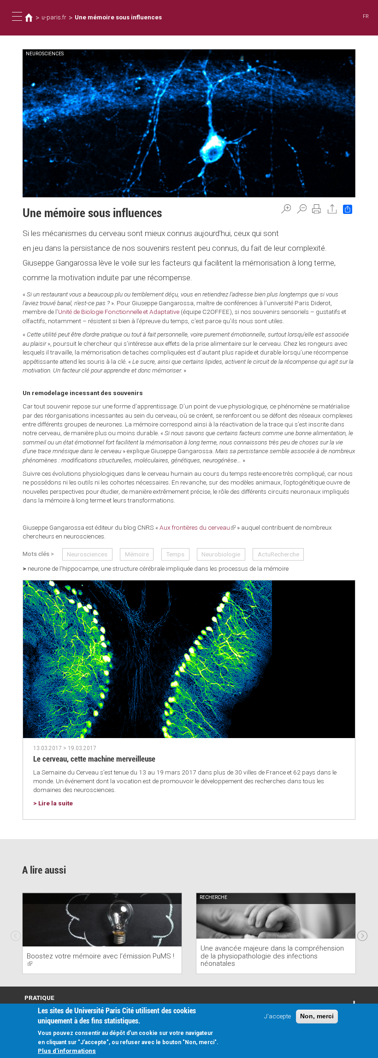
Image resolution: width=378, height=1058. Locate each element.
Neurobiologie (220, 554)
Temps (175, 554)
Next (362, 933)
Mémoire (137, 554)
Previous (15, 933)
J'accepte (277, 1016)
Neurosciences (87, 554)
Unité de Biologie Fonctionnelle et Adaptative (118, 311)
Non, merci (317, 1016)
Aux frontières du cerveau (197, 527)
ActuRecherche (278, 554)
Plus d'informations (67, 1050)
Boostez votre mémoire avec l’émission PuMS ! (100, 960)
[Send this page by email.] (332, 208)
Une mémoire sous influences (118, 17)
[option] (102, 933)
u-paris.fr (53, 17)
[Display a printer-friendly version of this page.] (316, 208)
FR (366, 16)
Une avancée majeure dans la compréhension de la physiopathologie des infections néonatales (272, 956)
